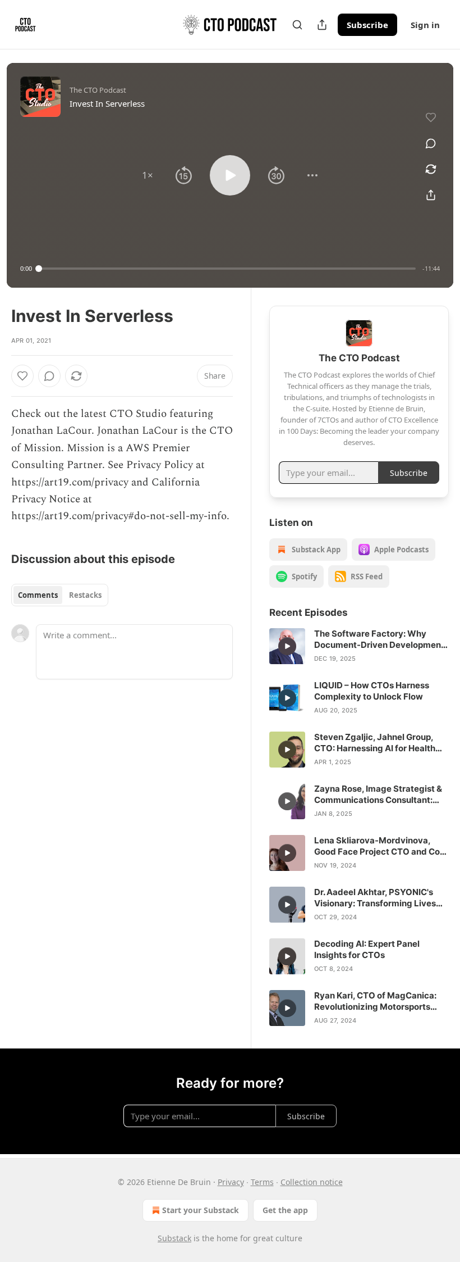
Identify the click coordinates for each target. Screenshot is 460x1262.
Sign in (425, 24)
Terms (262, 1182)
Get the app (285, 1210)
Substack (174, 1238)
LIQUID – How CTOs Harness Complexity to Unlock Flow (371, 691)
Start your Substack (200, 1210)
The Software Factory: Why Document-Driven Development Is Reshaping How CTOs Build (379, 639)
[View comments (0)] (431, 143)
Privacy (231, 1182)
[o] (287, 646)
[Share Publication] (322, 24)
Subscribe (367, 24)
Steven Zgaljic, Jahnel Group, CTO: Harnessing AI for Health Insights (374, 743)
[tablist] (59, 595)
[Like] (22, 376)
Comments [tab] (38, 595)
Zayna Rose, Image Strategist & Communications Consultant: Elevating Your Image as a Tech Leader (378, 794)
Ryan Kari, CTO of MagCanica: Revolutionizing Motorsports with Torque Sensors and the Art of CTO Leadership (379, 1001)
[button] (147, 175)
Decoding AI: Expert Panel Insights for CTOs (367, 949)
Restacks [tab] (85, 595)
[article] (359, 646)
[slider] (227, 268)
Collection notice (311, 1182)
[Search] (297, 24)
